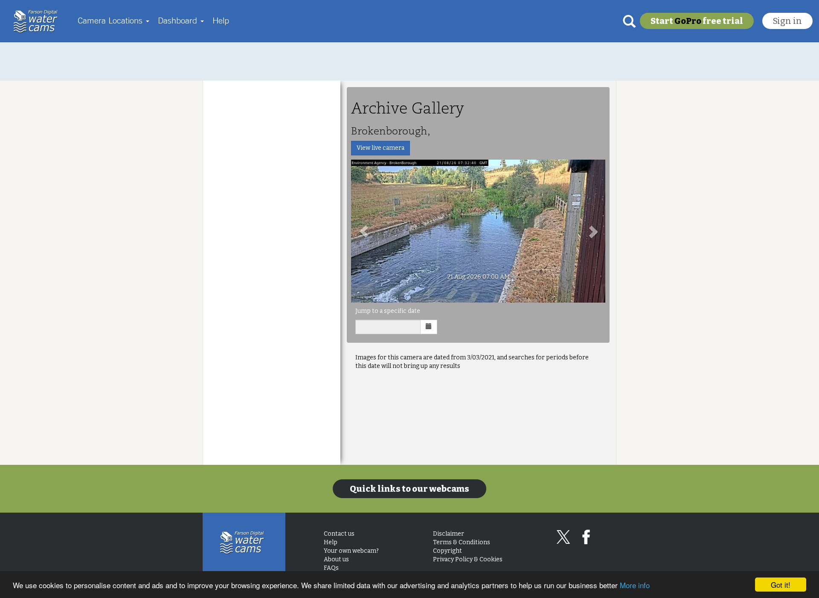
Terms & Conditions (461, 542)
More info (635, 585)
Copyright (447, 550)
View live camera (380, 148)
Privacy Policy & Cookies (467, 559)
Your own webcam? (351, 550)
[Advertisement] (409, 61)
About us (336, 559)
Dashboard (179, 20)
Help (220, 20)
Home (38, 21)
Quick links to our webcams (409, 489)
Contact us (339, 533)
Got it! (780, 584)
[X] (563, 537)
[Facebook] (586, 537)
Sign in (787, 21)
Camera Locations (111, 20)
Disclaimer (448, 533)
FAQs (331, 568)
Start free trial (697, 21)
